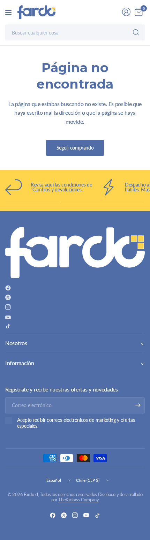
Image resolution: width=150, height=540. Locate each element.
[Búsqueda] (136, 32)
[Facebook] (8, 288)
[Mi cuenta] (126, 12)
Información (19, 362)
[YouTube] (8, 317)
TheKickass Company (78, 499)
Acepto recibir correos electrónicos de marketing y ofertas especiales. (76, 423)
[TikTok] (8, 326)
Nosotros (16, 343)
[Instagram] (8, 307)
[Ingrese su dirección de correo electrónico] (138, 405)
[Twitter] (8, 297)
